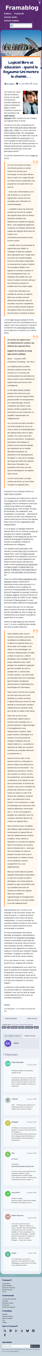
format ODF (32, 603)
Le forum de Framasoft (9, 1299)
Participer (5, 1301)
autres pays (25, 138)
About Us (20, 622)
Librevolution (28, 1027)
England (21, 1027)
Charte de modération (8, 1307)
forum (13, 529)
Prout (4, 1292)
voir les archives (14, 1351)
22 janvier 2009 (31, 1153)
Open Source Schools (18, 320)
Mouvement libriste (26, 1025)
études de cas (23, 537)
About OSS (22, 551)
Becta (6, 108)
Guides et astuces (7, 1316)
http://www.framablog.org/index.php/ (23, 1166)
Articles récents (30, 1036)
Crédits (4, 1322)
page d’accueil (28, 554)
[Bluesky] (27, 1332)
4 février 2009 (32, 1218)
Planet (36, 1027)
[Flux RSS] (5, 1332)
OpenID (8, 503)
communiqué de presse (26, 328)
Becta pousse (20, 600)
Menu (8, 14)
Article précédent (11, 1018)
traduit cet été (15, 133)
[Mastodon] (10, 1332)
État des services (7, 1289)
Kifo (17, 1009)
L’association (6, 1283)
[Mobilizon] (22, 1332)
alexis (11, 84)
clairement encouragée (26, 938)
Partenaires (5, 1305)
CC (8, 1027)
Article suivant (32, 1018)
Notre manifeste (7, 1285)
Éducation (15, 1025)
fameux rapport (12, 595)
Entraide (4, 1314)
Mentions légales (7, 1318)
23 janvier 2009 (31, 1192)
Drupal (10, 501)
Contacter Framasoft (8, 1287)
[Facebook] (5, 1336)
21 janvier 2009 (31, 1065)
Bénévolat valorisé (7, 1303)
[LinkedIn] (33, 1332)
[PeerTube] (16, 1332)
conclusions (29, 133)
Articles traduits (11, 21)
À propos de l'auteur (13, 1036)
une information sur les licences (23, 572)
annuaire (22, 529)
